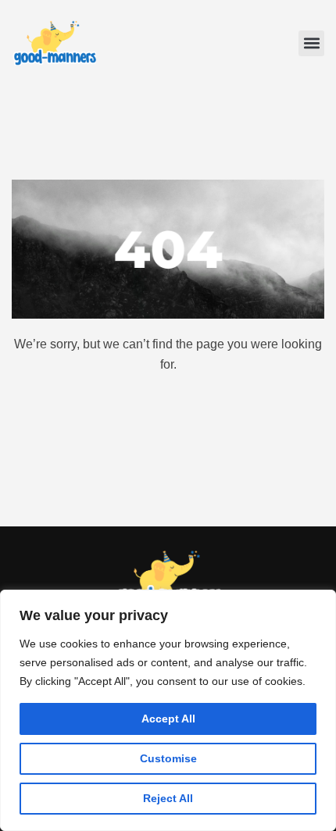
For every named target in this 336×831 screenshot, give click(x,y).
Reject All (168, 798)
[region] (168, 710)
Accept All (168, 718)
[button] (311, 43)
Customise (168, 758)
